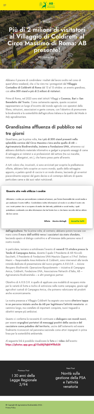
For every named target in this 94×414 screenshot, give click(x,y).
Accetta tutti (77, 221)
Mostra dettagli (59, 221)
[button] (4, 5)
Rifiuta (47, 221)
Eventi (46, 22)
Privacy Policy (11, 407)
